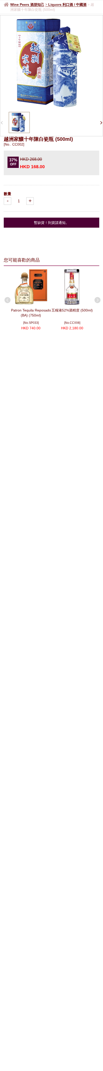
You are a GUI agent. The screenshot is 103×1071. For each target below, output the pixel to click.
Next (96, 299)
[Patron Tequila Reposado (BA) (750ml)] (31, 286)
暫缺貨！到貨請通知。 (51, 223)
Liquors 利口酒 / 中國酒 (67, 5)
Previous (6, 299)
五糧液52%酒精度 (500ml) (72, 310)
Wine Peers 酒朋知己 (27, 5)
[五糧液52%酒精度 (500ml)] (72, 286)
